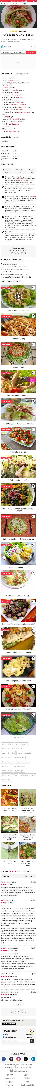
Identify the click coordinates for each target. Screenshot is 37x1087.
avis (25, 31)
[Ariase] (9, 1085)
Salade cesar (7, 267)
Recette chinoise (7, 744)
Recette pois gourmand (27, 775)
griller (19, 180)
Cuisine (6, 1034)
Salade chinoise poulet (9, 264)
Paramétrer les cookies (21, 1066)
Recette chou (6, 757)
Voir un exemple (30, 1034)
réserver (24, 182)
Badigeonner (19, 178)
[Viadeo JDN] (27, 1082)
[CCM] (9, 1075)
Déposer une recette (9, 1024)
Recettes (6, 4)
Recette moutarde (19, 766)
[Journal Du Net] (27, 1075)
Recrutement (29, 1064)
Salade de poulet (21, 4)
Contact (17, 1064)
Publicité (22, 1064)
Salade (12, 4)
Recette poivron (17, 749)
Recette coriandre (21, 744)
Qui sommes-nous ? (10, 1064)
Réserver (11, 227)
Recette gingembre (8, 753)
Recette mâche (7, 771)
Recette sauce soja (23, 762)
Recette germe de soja (9, 775)
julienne (32, 196)
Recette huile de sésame (25, 753)
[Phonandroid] (27, 1085)
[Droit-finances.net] (27, 1078)
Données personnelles (9, 1066)
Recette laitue (6, 780)
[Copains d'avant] (9, 1082)
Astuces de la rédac (10, 1037)
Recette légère (19, 771)
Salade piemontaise (9, 269)
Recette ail (5, 749)
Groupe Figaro (16, 1067)
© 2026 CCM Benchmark (27, 1067)
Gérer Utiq (30, 1066)
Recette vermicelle (8, 762)
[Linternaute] (9, 1078)
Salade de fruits (8, 277)
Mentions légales (8, 1067)
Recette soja (6, 766)
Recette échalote (19, 757)
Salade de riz (7, 274)
